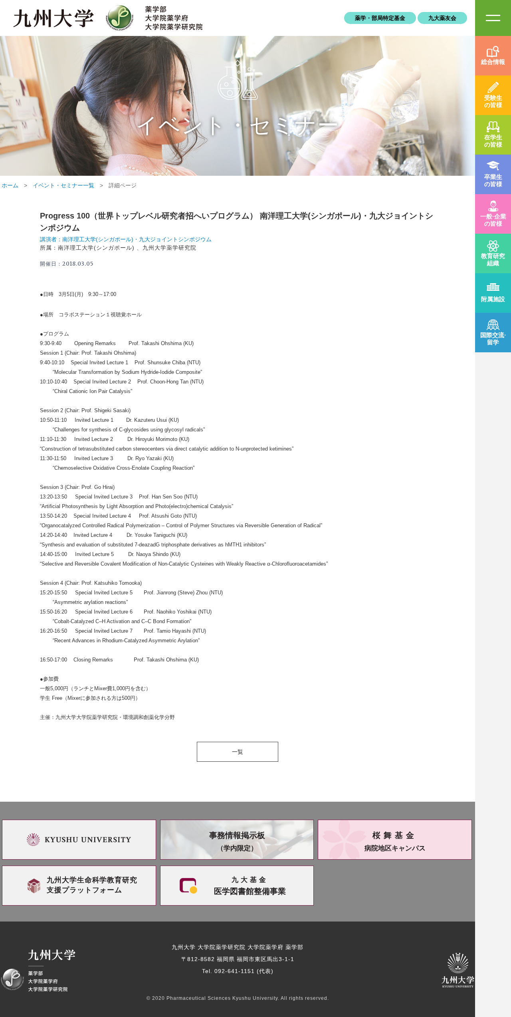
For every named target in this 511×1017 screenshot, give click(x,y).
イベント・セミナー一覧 (63, 185)
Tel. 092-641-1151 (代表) (237, 971)
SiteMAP (493, 18)
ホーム (10, 185)
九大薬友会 (442, 18)
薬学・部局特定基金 (380, 18)
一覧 (237, 752)
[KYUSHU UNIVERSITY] (79, 840)
